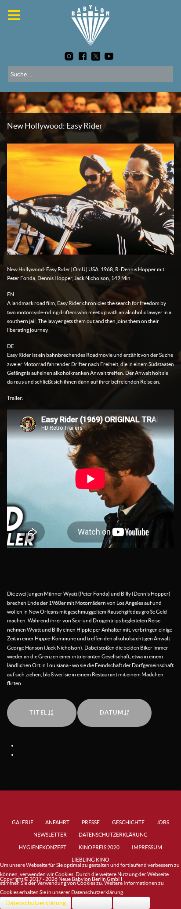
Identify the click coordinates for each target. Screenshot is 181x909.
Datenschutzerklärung (35, 902)
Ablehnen (131, 902)
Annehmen (92, 902)
